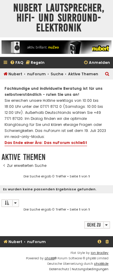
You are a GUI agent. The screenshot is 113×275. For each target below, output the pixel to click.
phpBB (50, 258)
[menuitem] (16, 63)
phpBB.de (101, 263)
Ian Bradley (99, 253)
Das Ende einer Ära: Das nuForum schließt (46, 142)
